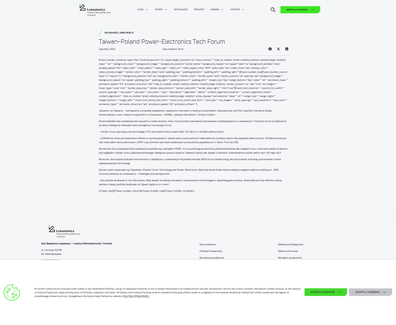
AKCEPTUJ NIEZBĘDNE (367, 292)
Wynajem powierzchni (290, 257)
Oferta (159, 9)
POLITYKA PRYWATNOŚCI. (136, 296)
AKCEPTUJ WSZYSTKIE (323, 292)
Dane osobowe (208, 244)
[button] (273, 9)
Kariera (215, 9)
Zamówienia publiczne (212, 257)
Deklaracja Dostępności (291, 244)
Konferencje (127, 32)
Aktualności (181, 9)
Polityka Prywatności (211, 251)
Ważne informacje (288, 251)
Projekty (199, 9)
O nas (140, 9)
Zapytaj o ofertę (297, 9)
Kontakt (235, 9)
